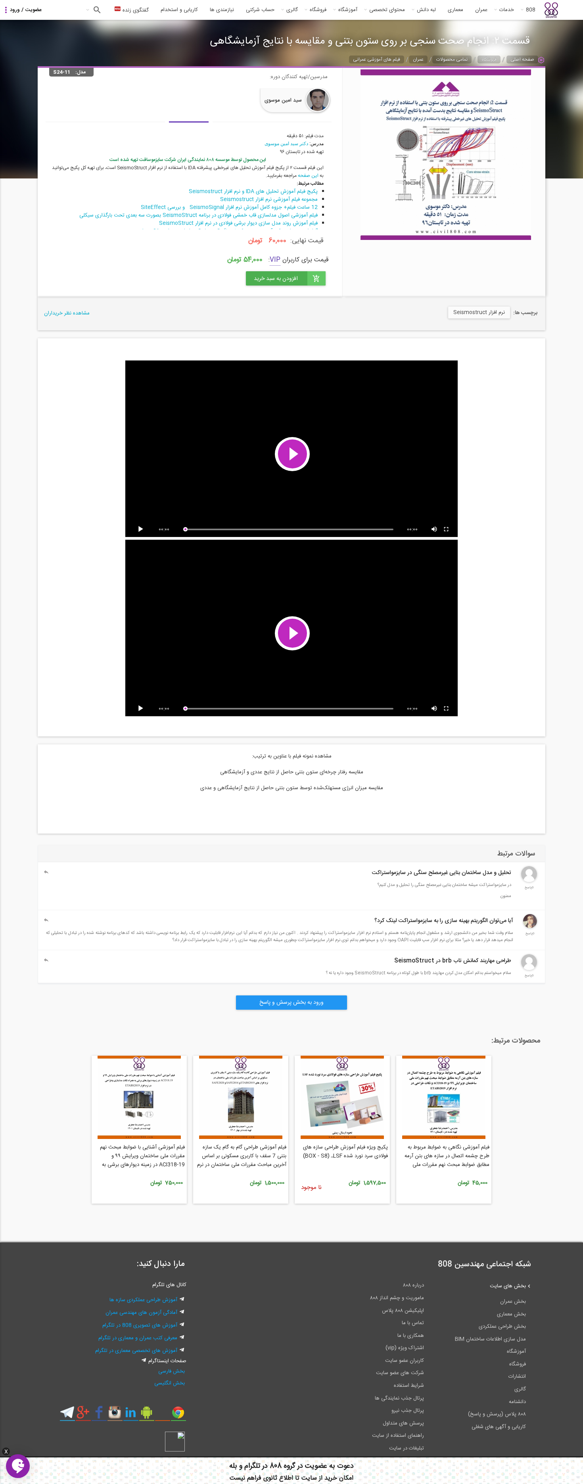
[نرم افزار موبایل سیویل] (146, 1415)
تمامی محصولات (452, 59)
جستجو (96, 10)
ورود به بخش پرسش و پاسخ (291, 1002)
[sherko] (529, 880)
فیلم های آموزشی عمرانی (376, 59)
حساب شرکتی (260, 10)
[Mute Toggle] (434, 529)
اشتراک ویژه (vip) (404, 1348)
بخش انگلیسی (169, 1383)
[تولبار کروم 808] (178, 1415)
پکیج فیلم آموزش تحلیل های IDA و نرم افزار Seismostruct (253, 191)
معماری (455, 10)
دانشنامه (517, 1402)
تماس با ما (413, 1323)
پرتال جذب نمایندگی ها (399, 1398)
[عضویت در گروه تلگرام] (67, 1415)
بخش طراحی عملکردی (502, 1326)
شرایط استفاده (409, 1385)
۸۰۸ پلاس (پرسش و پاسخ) (497, 1414)
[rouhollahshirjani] (529, 968)
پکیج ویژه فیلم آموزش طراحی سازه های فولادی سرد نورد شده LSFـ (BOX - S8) (345, 1151)
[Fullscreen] (446, 529)
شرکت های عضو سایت (400, 1373)
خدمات (506, 10)
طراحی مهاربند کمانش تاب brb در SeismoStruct (452, 961)
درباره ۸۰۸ (413, 1285)
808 (530, 10)
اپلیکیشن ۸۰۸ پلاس (403, 1310)
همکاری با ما (410, 1335)
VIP (275, 260)
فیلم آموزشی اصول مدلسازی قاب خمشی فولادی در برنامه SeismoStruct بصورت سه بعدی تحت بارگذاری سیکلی (198, 215)
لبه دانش (426, 10)
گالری (292, 10)
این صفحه (308, 176)
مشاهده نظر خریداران (67, 313)
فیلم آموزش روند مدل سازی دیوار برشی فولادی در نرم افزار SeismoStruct (238, 223)
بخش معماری (511, 1314)
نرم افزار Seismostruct (479, 312)
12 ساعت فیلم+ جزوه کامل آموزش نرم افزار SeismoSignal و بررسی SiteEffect (229, 207)
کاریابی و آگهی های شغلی (499, 1427)
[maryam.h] (530, 926)
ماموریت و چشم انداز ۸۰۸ (397, 1298)
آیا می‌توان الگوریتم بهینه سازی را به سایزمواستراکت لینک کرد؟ (443, 921)
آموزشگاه (347, 10)
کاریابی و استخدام (179, 10)
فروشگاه (318, 10)
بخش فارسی (171, 1371)
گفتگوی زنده (135, 10)
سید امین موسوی (283, 100)
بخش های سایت (508, 1286)
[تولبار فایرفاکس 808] (162, 1415)
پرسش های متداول (403, 1423)
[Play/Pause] (142, 529)
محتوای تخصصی (387, 10)
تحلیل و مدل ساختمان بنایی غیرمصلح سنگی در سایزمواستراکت (441, 873)
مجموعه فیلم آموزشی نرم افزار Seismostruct (269, 199)
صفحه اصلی (522, 59)
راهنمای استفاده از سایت (398, 1435)
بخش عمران (513, 1301)
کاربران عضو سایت (404, 1360)
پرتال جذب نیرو (407, 1410)
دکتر (303, 143)
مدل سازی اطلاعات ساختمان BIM (490, 1339)
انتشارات (517, 1376)
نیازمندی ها (222, 10)
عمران (481, 10)
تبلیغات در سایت (406, 1448)
